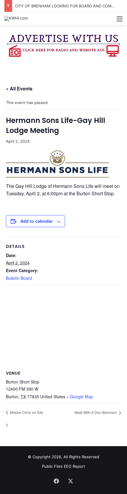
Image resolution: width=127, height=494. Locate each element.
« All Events (19, 88)
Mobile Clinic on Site (26, 412)
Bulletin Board (19, 278)
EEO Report (74, 466)
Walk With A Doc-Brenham (96, 412)
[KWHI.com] (16, 18)
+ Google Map (79, 396)
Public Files (53, 466)
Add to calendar (36, 221)
